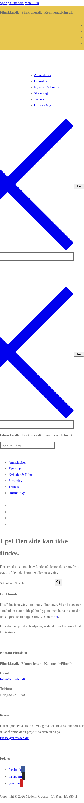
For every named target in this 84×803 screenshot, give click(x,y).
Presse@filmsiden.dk (14, 738)
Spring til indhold (12, 3)
